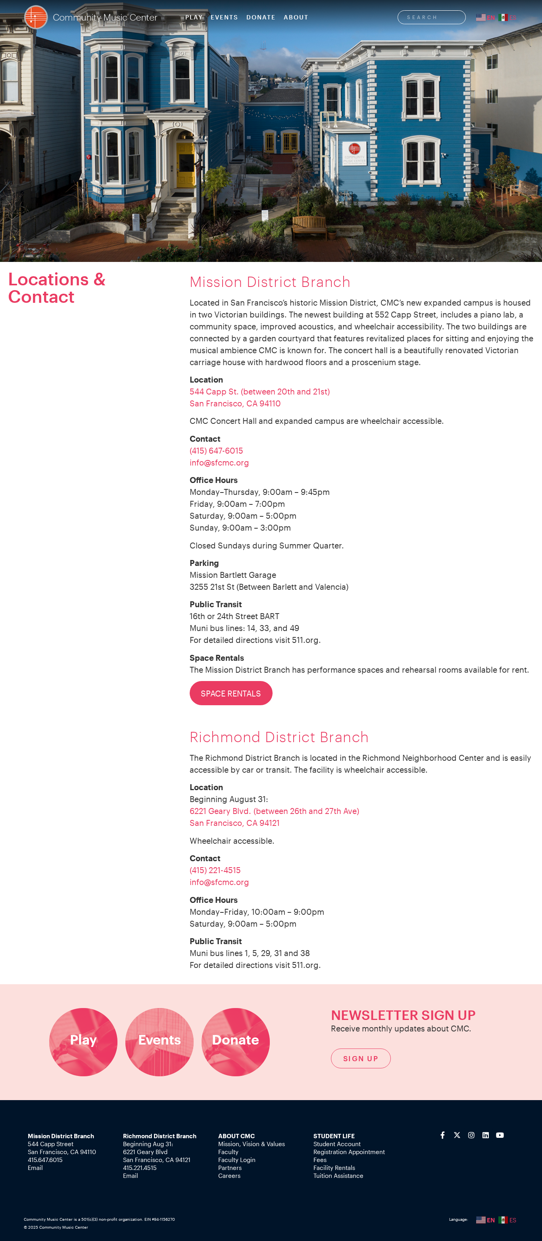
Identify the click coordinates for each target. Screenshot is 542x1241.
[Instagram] (471, 1135)
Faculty (228, 1151)
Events (224, 17)
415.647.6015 (45, 1159)
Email (35, 1167)
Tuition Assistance (338, 1175)
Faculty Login (237, 1159)
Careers (229, 1175)
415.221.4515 (140, 1167)
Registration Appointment (349, 1151)
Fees (320, 1159)
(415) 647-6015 (216, 450)
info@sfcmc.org (219, 462)
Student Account (337, 1143)
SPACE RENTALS (231, 693)
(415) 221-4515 (215, 870)
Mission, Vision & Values (251, 1143)
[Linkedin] (486, 1135)
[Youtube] (500, 1135)
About (296, 17)
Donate (261, 17)
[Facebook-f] (443, 1135)
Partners (230, 1167)
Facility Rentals (334, 1167)
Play (194, 17)
